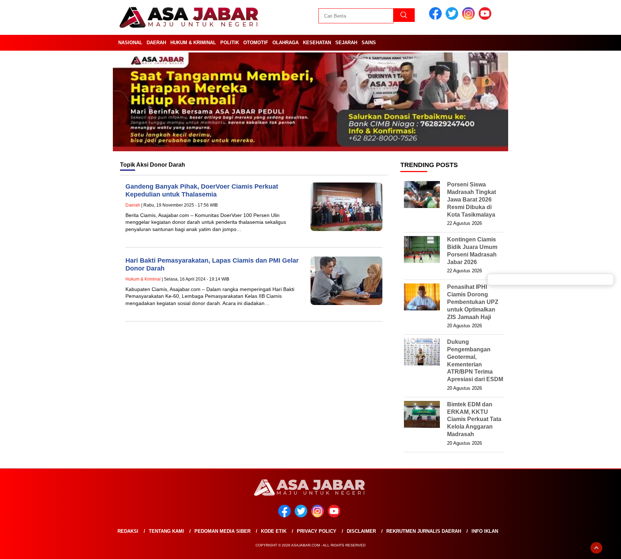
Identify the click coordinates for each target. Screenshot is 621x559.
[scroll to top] (596, 547)
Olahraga (285, 42)
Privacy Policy (316, 531)
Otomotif (255, 42)
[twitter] (453, 18)
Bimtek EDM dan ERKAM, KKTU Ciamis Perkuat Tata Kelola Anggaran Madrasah (474, 419)
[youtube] (486, 18)
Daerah (156, 42)
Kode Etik (273, 531)
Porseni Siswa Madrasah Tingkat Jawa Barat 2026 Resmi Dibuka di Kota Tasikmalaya (471, 199)
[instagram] (469, 18)
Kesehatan (317, 42)
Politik (229, 42)
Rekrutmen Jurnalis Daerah (423, 531)
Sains (369, 42)
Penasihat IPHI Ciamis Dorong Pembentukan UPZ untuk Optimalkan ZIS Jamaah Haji (472, 302)
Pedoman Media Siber (222, 531)
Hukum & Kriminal (193, 42)
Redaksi (128, 531)
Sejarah (346, 42)
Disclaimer (361, 531)
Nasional (130, 42)
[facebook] (436, 18)
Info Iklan (485, 531)
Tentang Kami (166, 531)
